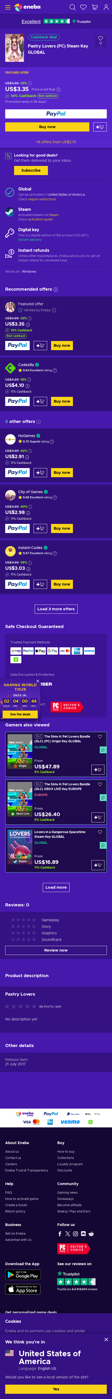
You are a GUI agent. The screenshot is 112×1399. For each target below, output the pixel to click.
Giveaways (65, 1198)
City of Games (30, 492)
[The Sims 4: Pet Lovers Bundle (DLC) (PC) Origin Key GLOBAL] (56, 754)
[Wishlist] (83, 7)
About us (12, 1151)
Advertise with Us (18, 1239)
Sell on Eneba (15, 1233)
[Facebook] (60, 1233)
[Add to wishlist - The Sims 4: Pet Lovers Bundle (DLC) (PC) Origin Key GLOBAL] (100, 738)
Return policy (15, 1211)
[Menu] (7, 7)
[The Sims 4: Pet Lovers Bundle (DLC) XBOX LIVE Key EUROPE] (56, 802)
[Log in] (106, 7)
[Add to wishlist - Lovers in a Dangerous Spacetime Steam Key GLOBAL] (100, 833)
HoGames (26, 436)
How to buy (66, 1151)
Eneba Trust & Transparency (26, 1170)
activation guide (40, 219)
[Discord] (83, 1233)
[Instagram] (75, 1233)
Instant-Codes (30, 548)
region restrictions (42, 199)
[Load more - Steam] (9, 212)
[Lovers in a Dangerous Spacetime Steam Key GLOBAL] (56, 850)
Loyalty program (70, 1164)
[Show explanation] (55, 370)
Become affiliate (69, 1205)
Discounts (64, 1170)
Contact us (13, 1157)
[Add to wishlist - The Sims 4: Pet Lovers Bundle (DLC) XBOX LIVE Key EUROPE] (100, 786)
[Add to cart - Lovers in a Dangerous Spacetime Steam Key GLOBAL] (97, 865)
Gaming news (67, 1192)
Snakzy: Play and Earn (73, 1211)
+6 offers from (56, 142)
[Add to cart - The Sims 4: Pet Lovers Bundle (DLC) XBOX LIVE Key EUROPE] (97, 817)
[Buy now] (56, 113)
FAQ (8, 1192)
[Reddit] (91, 1233)
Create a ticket (16, 1205)
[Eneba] (27, 7)
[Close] (106, 1339)
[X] (67, 1233)
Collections (65, 1157)
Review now (56, 950)
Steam (54, 215)
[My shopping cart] (95, 7)
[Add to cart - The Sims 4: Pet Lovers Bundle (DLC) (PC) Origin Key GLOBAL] (97, 770)
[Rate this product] (21, 1007)
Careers (11, 1164)
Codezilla (26, 365)
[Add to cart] (100, 126)
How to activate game (21, 1198)
